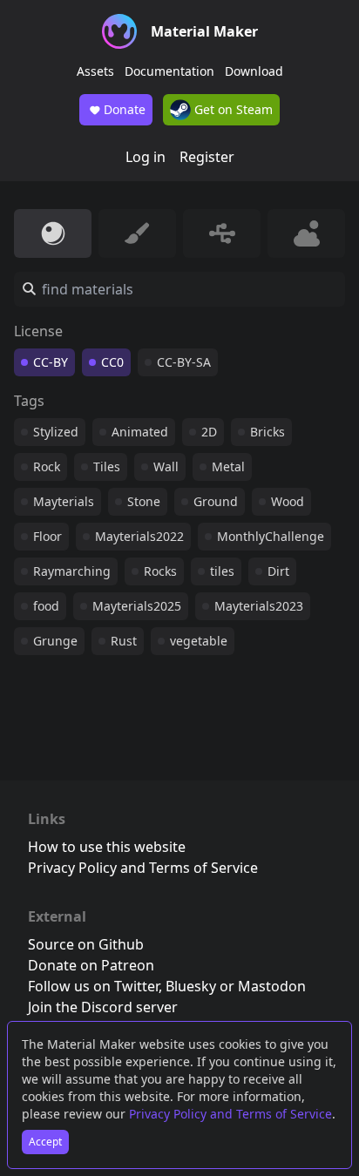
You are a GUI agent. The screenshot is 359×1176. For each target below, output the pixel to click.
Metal (228, 466)
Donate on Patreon (91, 965)
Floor (47, 536)
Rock (46, 466)
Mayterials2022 (139, 536)
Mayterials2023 (258, 606)
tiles (222, 571)
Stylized (55, 431)
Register (207, 156)
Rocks (160, 571)
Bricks (267, 431)
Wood (287, 501)
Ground (215, 501)
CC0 (112, 362)
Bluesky (191, 986)
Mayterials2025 (136, 606)
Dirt (278, 571)
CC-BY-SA (184, 362)
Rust (124, 640)
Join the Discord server (103, 1007)
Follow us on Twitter (93, 986)
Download (254, 71)
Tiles (106, 466)
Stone (143, 501)
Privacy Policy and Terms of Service (230, 1113)
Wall (166, 466)
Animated (140, 431)
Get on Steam (232, 109)
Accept (45, 1141)
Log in (145, 156)
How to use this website (107, 846)
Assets (95, 71)
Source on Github (86, 944)
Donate (125, 109)
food (46, 606)
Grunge (55, 640)
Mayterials (63, 501)
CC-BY (50, 362)
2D (209, 431)
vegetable (198, 640)
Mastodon (272, 986)
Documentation (169, 71)
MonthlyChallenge (270, 536)
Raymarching (72, 571)
